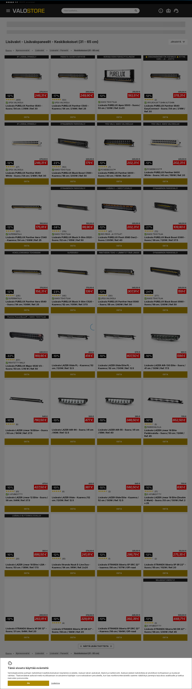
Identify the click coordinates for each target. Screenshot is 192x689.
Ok (28, 683)
